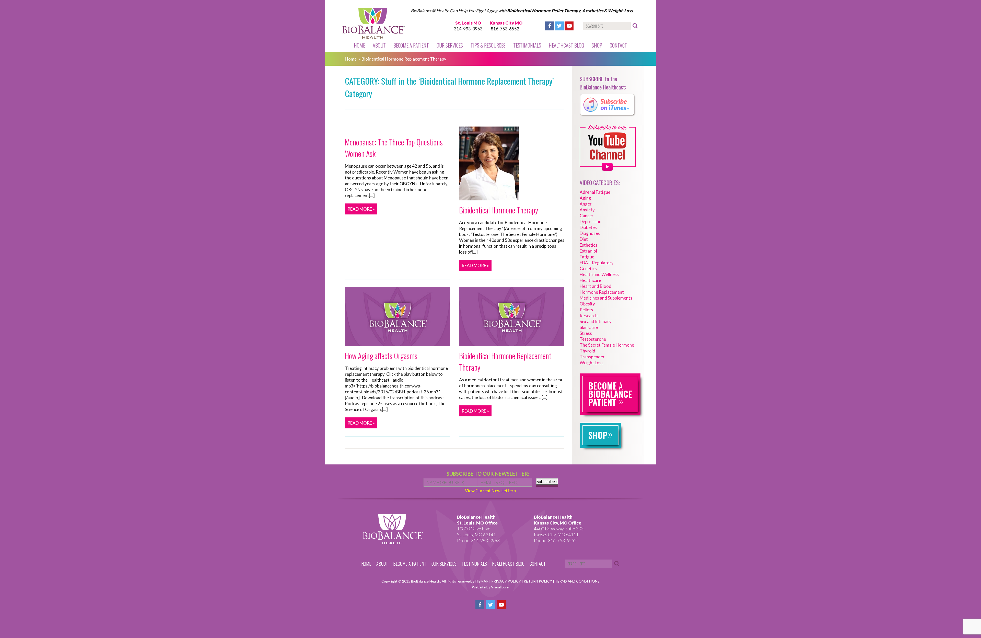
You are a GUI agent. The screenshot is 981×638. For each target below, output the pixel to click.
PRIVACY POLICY (506, 581)
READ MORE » (361, 209)
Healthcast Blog (566, 45)
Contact (618, 45)
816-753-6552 (505, 28)
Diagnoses (590, 233)
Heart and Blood (595, 286)
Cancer (586, 215)
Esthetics (588, 245)
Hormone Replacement (602, 292)
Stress (586, 333)
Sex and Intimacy (596, 321)
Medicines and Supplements (606, 298)
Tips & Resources (488, 45)
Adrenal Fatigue (595, 192)
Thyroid (587, 351)
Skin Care (589, 327)
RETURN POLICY (538, 581)
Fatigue (587, 256)
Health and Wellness (599, 274)
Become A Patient (411, 45)
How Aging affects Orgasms (381, 355)
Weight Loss (591, 362)
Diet (584, 239)
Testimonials (527, 45)
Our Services (450, 45)
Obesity (587, 303)
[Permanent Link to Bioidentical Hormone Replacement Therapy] (511, 343)
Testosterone (593, 339)
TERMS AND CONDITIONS (577, 581)
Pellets (586, 309)
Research (589, 315)
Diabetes (588, 227)
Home (359, 45)
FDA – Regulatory (597, 262)
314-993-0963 (468, 28)
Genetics (588, 268)
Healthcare (590, 280)
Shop (597, 45)
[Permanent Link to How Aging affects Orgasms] (397, 343)
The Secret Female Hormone (607, 345)
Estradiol (588, 251)
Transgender (592, 356)
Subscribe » (547, 481)
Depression (590, 221)
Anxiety (587, 209)
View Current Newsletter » (490, 490)
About (379, 45)
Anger (586, 204)
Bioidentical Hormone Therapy (498, 210)
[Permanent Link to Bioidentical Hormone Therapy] (489, 197)
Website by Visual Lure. (490, 587)
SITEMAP (481, 581)
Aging (585, 198)
